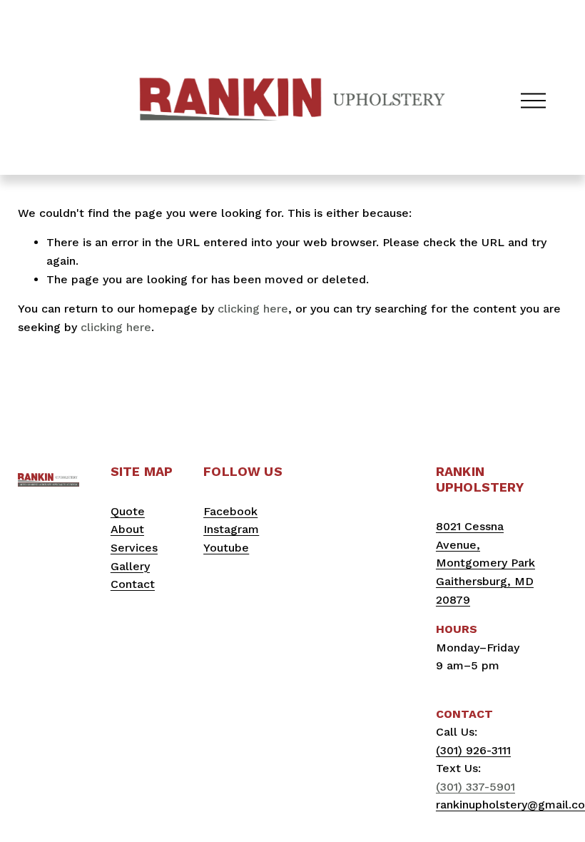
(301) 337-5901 (475, 786)
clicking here (253, 308)
